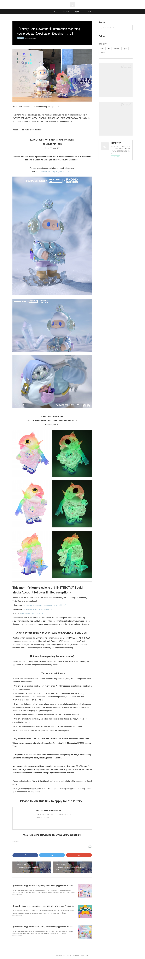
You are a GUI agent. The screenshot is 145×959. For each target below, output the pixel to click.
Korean (102, 48)
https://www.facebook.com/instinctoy (37, 609)
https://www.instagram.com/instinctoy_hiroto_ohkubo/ (44, 605)
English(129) (15, 841)
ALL (55, 11)
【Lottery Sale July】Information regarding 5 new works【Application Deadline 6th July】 (47, 926)
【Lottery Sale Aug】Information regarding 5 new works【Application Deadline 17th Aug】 (47, 885)
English (77, 11)
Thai (109, 48)
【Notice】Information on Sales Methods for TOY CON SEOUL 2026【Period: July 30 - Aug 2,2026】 (50, 906)
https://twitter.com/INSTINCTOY (32, 613)
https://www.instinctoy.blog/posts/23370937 (55, 171)
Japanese (65, 11)
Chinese (88, 11)
